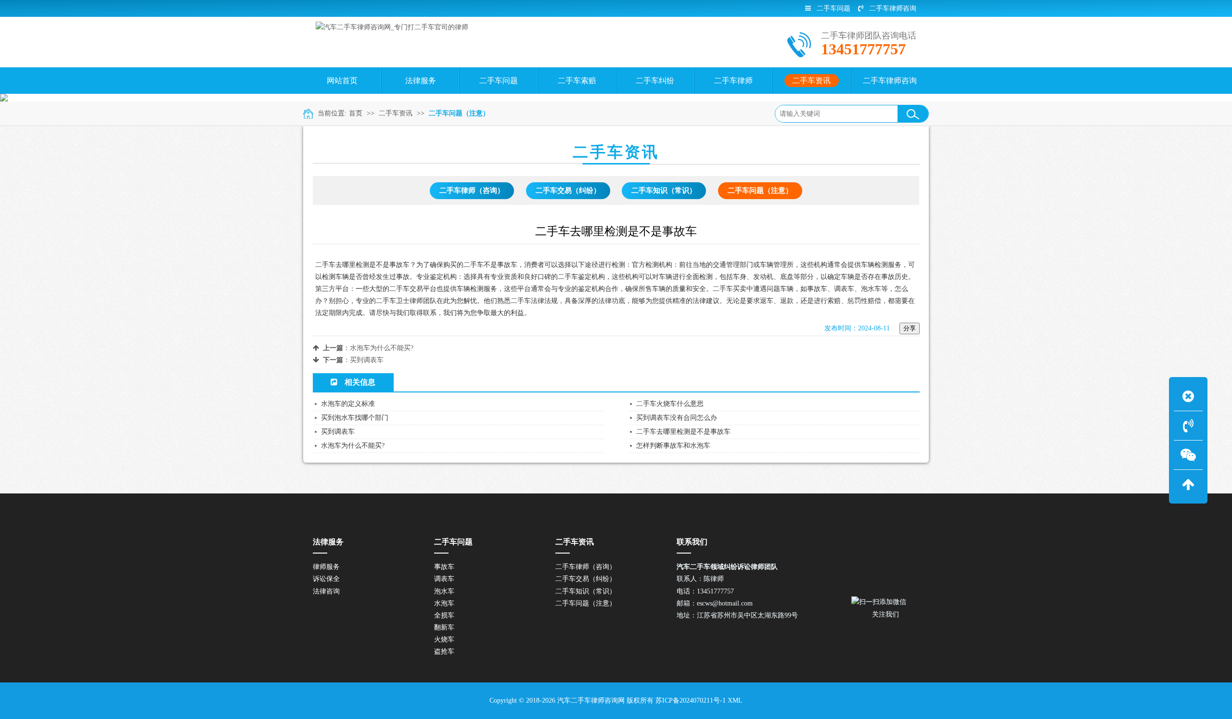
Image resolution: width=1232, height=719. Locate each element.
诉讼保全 (326, 578)
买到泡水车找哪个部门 (354, 417)
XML (735, 700)
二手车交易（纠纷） (568, 190)
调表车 (444, 578)
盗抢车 (444, 651)
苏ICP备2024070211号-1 (690, 700)
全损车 (444, 615)
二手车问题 (833, 8)
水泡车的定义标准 (348, 403)
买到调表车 (367, 360)
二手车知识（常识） (663, 190)
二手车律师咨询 (892, 8)
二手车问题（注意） (459, 113)
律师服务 (326, 566)
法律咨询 (326, 591)
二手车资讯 (395, 113)
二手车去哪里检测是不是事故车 (683, 431)
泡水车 (444, 591)
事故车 (444, 566)
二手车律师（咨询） (471, 190)
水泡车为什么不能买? (381, 348)
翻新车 (444, 627)
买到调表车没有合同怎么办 (676, 417)
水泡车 (444, 603)
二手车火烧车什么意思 (670, 403)
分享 (909, 328)
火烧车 (444, 639)
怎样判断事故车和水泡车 (673, 445)
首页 (355, 113)
